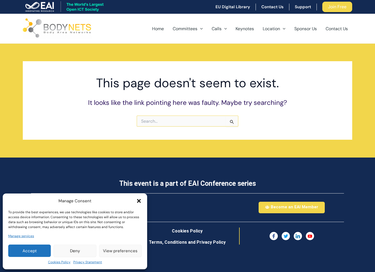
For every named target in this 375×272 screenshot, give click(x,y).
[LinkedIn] (298, 236)
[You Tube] (310, 236)
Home (158, 29)
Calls (217, 29)
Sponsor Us (305, 29)
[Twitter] (286, 236)
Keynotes (245, 29)
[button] (139, 201)
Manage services (21, 236)
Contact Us (337, 29)
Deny (75, 251)
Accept (30, 251)
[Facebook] (274, 236)
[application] (200, 29)
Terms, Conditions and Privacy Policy (187, 242)
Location (271, 29)
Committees (185, 29)
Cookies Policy (59, 262)
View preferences (120, 251)
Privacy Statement (87, 262)
